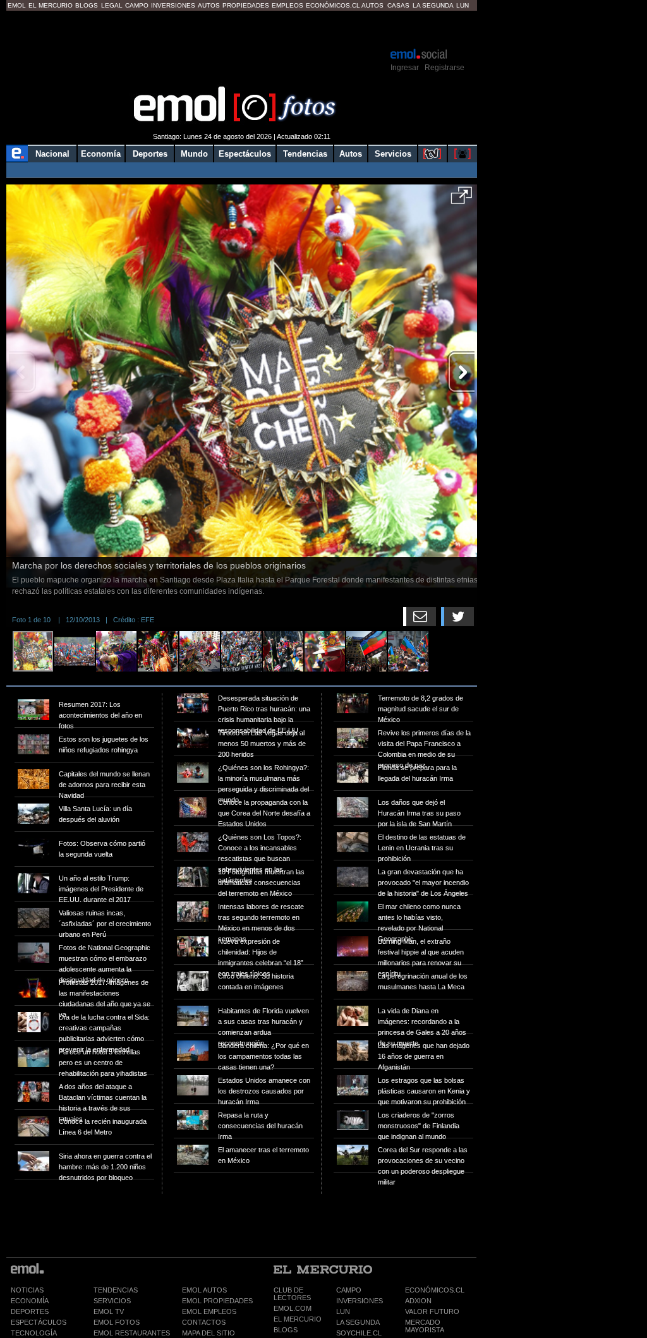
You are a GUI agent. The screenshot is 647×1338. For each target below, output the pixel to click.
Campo (136, 5)
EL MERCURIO (298, 1319)
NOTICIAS (27, 1290)
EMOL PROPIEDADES (217, 1301)
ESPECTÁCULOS (38, 1322)
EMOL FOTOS (117, 1322)
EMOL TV (109, 1311)
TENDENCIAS (116, 1290)
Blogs (86, 5)
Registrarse (444, 67)
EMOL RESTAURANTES (132, 1333)
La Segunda (433, 5)
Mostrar (242, 28)
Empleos (287, 5)
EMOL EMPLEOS (209, 1311)
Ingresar (404, 67)
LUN (343, 1311)
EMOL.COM (292, 1308)
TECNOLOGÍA (34, 1333)
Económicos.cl (333, 5)
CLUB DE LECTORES (292, 1293)
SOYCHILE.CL (359, 1333)
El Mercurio (50, 5)
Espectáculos (245, 154)
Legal (112, 5)
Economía (101, 154)
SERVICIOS (112, 1301)
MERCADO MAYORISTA (424, 1326)
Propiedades (245, 5)
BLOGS (286, 1330)
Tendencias (305, 154)
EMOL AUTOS (204, 1290)
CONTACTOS (204, 1322)
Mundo (194, 154)
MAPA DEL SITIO (208, 1333)
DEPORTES (30, 1311)
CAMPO (348, 1290)
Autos (209, 5)
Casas (398, 5)
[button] (461, 199)
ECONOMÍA (30, 1301)
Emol (17, 5)
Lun (462, 5)
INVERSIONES (359, 1301)
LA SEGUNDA (358, 1322)
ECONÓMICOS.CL (434, 1290)
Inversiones (173, 5)
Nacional (52, 154)
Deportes (150, 154)
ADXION (418, 1301)
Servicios (393, 154)
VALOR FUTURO (432, 1311)
